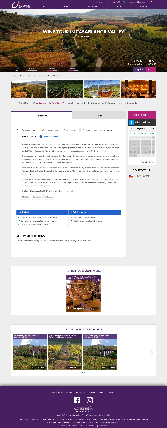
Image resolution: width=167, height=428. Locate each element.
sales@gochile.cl (84, 411)
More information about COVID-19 (142, 64)
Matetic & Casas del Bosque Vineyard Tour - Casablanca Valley (81, 277)
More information (38, 367)
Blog (119, 6)
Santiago (42, 103)
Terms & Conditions (89, 415)
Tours (42, 6)
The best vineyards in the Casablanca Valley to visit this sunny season (63, 336)
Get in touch (74, 415)
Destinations (93, 6)
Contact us (142, 2)
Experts (101, 392)
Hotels (67, 6)
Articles (110, 392)
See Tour (94, 309)
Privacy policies (104, 415)
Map (99, 115)
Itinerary (41, 115)
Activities (91, 392)
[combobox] (107, 2)
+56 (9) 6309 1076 (130, 2)
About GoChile (62, 415)
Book (151, 69)
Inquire (139, 69)
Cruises (69, 392)
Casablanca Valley (59, 103)
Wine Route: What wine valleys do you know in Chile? (27, 336)
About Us (143, 6)
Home (100, 2)
